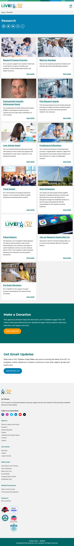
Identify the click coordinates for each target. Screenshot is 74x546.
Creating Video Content (8, 476)
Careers (3, 440)
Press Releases (6, 468)
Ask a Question (6, 501)
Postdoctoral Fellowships (50, 145)
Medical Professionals (8, 485)
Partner (3, 453)
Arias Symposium (47, 189)
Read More (30, 74)
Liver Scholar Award (11, 145)
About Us (4, 421)
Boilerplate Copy (6, 479)
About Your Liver (6, 471)
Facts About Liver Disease (9, 466)
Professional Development (9, 492)
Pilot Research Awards (49, 101)
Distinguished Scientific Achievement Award (13, 102)
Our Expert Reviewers (12, 285)
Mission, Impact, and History (10, 424)
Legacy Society (6, 456)
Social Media (5, 474)
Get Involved (5, 447)
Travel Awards (9, 189)
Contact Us (4, 498)
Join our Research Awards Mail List (55, 237)
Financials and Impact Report (10, 435)
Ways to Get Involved (8, 489)
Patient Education (6, 430)
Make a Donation (12, 331)
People (3, 432)
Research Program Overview (15, 60)
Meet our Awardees (48, 60)
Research (4, 427)
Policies (4, 438)
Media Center (5, 462)
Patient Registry (10, 237)
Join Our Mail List (13, 371)
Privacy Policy (33, 541)
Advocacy (4, 450)
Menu (70, 7)
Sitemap (42, 541)
